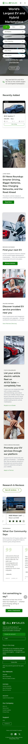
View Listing (14, 124)
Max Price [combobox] (8, 55)
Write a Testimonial (14, 610)
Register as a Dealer (10, 405)
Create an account (10, 634)
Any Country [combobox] (9, 41)
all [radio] (6, 27)
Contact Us (7, 723)
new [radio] (13, 27)
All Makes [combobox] (8, 32)
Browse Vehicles (10, 263)
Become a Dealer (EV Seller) (9, 678)
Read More (8, 202)
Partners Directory (7, 686)
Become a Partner (7, 690)
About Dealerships (7, 676)
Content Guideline (7, 710)
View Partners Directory (10, 323)
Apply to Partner (9, 470)
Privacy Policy (6, 712)
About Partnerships (7, 688)
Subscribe (14, 662)
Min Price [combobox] (8, 51)
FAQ (4, 720)
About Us (5, 706)
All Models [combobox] (8, 36)
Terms (17, 738)
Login (6, 638)
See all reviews (10, 490)
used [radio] (21, 27)
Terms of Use (6, 708)
